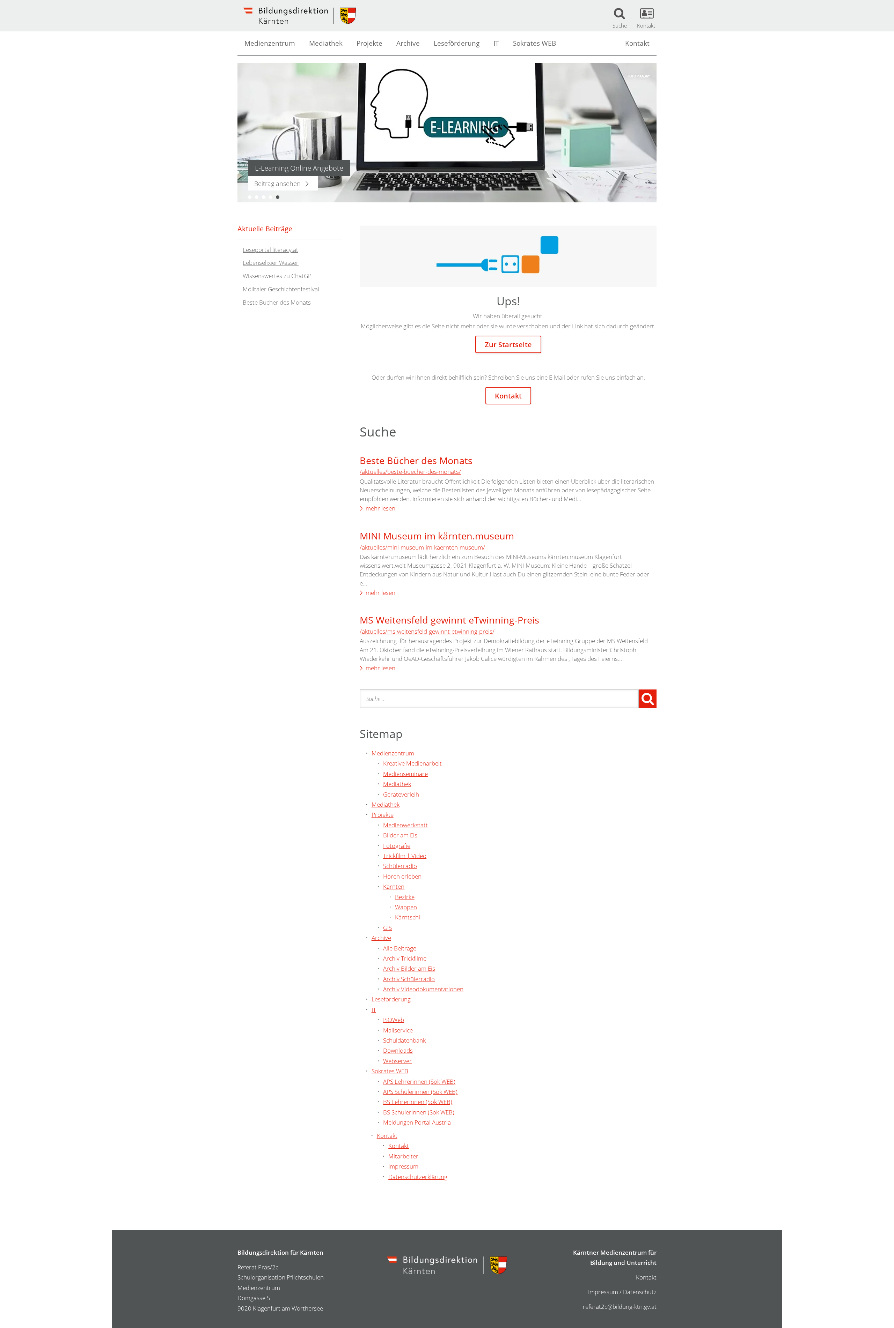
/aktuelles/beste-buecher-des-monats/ (410, 472)
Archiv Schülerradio (409, 979)
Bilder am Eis (400, 835)
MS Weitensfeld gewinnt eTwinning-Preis (449, 619)
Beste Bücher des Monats (416, 460)
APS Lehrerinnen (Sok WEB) (419, 1081)
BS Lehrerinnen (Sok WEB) (417, 1102)
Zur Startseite (508, 344)
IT (496, 43)
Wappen (406, 907)
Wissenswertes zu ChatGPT (279, 276)
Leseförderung (456, 43)
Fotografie (396, 846)
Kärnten (393, 886)
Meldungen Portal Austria (417, 1122)
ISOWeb (393, 1020)
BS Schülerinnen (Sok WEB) (418, 1112)
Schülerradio (400, 866)
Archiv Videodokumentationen (423, 989)
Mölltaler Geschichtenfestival (281, 289)
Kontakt (637, 43)
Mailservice (398, 1030)
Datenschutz (640, 1292)
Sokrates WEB (534, 43)
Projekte (369, 43)
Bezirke (405, 897)
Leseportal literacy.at (270, 250)
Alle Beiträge (399, 948)
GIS (387, 928)
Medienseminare (405, 774)
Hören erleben (402, 876)
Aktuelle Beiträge (264, 228)
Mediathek (326, 43)
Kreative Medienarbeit (412, 763)
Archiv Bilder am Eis (409, 968)
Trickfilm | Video (404, 856)
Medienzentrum (269, 43)
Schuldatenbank (404, 1040)
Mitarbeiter (403, 1156)
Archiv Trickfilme (404, 958)
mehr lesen (380, 508)
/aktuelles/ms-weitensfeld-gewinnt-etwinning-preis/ (427, 631)
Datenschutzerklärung (417, 1177)
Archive (408, 43)
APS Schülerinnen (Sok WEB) (420, 1092)
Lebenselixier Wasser (271, 263)
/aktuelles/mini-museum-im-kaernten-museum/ (422, 547)
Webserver (397, 1061)
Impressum (403, 1166)
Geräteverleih (401, 794)
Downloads (398, 1050)
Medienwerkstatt (405, 825)
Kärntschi (407, 917)
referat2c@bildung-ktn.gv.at (620, 1307)
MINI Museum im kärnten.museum (437, 535)
